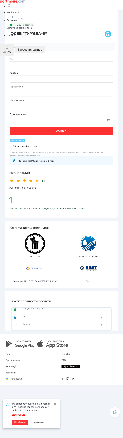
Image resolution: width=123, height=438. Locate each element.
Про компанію (13, 360)
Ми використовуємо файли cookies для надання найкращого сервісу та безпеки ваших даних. (31, 406)
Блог (8, 354)
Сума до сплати (18, 114)
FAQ (64, 360)
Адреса (14, 72)
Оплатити (61, 131)
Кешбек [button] (10, 36)
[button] (7, 50)
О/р (11, 59)
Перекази (11, 20)
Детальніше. (19, 414)
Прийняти (20, 422)
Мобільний (12, 13)
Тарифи (66, 354)
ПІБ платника (16, 86)
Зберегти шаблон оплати (26, 146)
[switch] (11, 146)
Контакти (11, 372)
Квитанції (11, 366)
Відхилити (39, 422)
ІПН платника (17, 100)
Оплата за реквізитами (19, 28)
